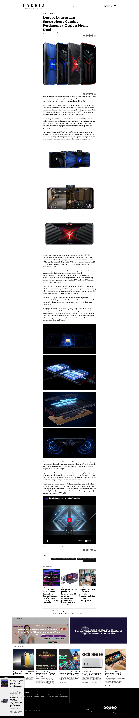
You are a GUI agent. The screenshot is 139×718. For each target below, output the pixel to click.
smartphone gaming (89, 560)
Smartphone (91, 558)
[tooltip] (84, 35)
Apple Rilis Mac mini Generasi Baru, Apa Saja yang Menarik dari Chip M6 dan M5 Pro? (92, 673)
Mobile (52, 13)
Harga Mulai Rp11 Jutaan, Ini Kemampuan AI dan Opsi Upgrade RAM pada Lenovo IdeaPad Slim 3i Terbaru (69, 597)
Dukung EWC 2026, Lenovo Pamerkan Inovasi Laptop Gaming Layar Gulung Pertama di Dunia (50, 596)
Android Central (61, 547)
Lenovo (51, 547)
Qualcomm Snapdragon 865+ (52, 260)
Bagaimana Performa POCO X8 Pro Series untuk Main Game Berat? (23, 673)
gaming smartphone (63, 558)
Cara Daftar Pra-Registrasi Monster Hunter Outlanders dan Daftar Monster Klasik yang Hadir (45, 674)
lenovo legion (82, 558)
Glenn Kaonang (47, 33)
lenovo (73, 558)
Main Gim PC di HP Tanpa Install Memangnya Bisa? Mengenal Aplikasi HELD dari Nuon (115, 674)
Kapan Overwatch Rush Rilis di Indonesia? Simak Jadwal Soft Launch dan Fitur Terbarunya (69, 673)
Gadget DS (46, 13)
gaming (54, 558)
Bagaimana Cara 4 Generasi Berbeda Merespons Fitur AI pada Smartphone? (87, 594)
